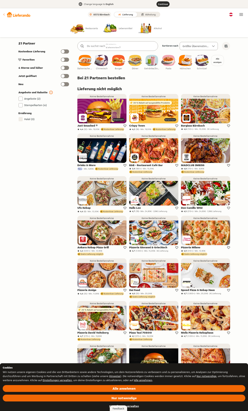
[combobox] (121, 46)
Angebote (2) (32, 98)
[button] (16, 14)
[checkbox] (85, 62)
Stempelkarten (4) (35, 105)
